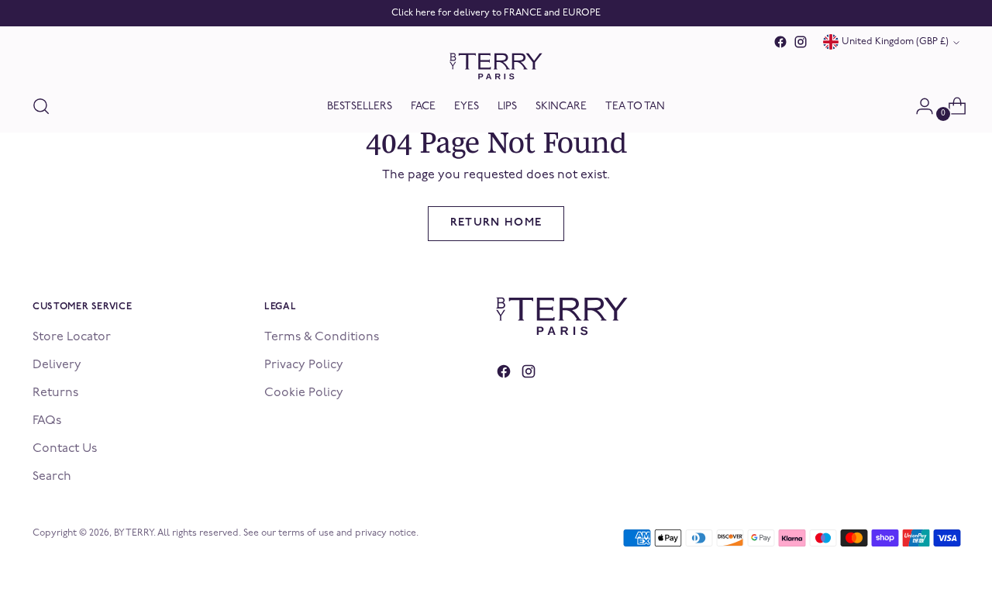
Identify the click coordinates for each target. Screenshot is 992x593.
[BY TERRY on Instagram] (801, 42)
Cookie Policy (303, 393)
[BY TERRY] (496, 66)
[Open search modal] (41, 106)
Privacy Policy (303, 365)
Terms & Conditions (321, 337)
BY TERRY (133, 533)
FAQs (47, 421)
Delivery (57, 365)
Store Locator (72, 337)
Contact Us (65, 449)
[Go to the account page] (918, 106)
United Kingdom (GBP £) (895, 42)
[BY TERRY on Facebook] (780, 42)
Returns (55, 393)
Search (52, 477)
